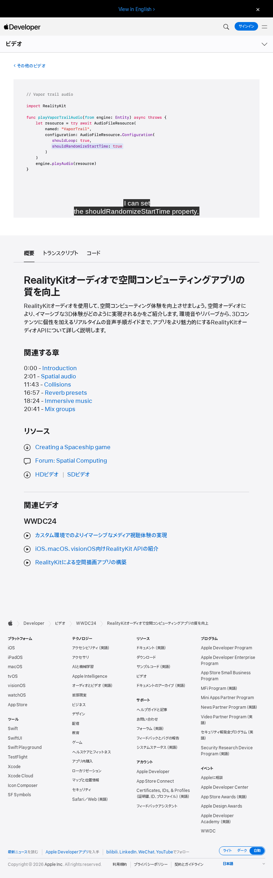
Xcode (14, 766)
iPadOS (15, 657)
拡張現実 (79, 695)
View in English (135, 9)
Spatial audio (58, 376)
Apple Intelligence (89, 676)
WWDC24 (86, 623)
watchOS (17, 695)
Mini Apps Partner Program (227, 697)
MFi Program (213, 688)
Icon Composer (23, 785)
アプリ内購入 (82, 761)
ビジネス (79, 704)
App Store (17, 704)
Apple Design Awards (221, 806)
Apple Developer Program (226, 647)
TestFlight (17, 757)
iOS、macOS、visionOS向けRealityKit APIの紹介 (97, 549)
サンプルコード (147, 666)
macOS (15, 666)
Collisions (57, 384)
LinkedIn (127, 852)
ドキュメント (145, 647)
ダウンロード (146, 657)
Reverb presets (66, 393)
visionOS (17, 685)
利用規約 (120, 864)
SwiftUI (15, 738)
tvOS (13, 676)
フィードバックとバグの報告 (157, 738)
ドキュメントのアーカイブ (155, 685)
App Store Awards (218, 796)
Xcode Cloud (20, 775)
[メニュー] (264, 27)
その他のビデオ (31, 66)
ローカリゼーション (86, 770)
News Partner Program (223, 707)
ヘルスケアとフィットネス (91, 752)
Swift (13, 728)
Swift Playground (25, 747)
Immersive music (68, 401)
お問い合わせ (147, 719)
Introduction (59, 368)
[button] (226, 27)
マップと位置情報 (85, 780)
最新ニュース (17, 852)
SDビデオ (78, 474)
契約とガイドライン (189, 864)
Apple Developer (153, 771)
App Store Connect (155, 781)
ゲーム (77, 742)
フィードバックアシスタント (156, 806)
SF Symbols (19, 794)
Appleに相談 (212, 777)
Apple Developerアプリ (67, 852)
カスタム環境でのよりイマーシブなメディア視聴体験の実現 (101, 535)
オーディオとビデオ (86, 685)
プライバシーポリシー (150, 864)
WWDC (208, 831)
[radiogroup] (242, 850)
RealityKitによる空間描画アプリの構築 (81, 562)
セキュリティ (81, 789)
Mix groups (60, 409)
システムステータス (151, 747)
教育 (75, 732)
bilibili (112, 852)
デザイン (78, 714)
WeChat (146, 852)
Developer (33, 623)
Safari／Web (84, 799)
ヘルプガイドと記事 (151, 709)
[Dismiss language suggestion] (257, 9)
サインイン (246, 26)
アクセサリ (80, 657)
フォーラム (144, 728)
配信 (75, 723)
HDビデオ (47, 474)
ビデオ (14, 44)
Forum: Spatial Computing (71, 460)
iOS (11, 647)
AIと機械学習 (82, 666)
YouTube (164, 852)
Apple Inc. (54, 864)
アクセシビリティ (85, 647)
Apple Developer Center (224, 787)
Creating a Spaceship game (73, 447)
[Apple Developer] (22, 27)
